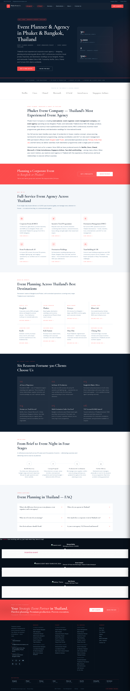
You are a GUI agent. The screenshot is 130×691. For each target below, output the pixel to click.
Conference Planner (38, 633)
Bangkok (53, 140)
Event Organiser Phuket (45, 45)
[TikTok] (19, 660)
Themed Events (81, 655)
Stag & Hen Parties (60, 642)
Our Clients (102, 632)
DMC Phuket (58, 631)
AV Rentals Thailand (82, 649)
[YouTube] (23, 660)
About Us (101, 628)
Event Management (82, 629)
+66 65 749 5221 (7, 1)
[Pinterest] (12, 663)
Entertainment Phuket (61, 646)
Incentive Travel (37, 638)
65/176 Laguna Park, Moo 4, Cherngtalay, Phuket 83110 (18, 649)
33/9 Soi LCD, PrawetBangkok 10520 (17, 655)
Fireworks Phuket (59, 640)
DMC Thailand (103, 640)
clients (5, 539)
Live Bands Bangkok (38, 649)
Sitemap (76, 688)
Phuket (61, 140)
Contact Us (78, 6)
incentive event (31, 552)
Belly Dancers (80, 664)
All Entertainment (81, 659)
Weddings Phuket (59, 636)
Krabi (96, 140)
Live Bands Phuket (60, 649)
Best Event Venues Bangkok (38, 653)
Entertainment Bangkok (39, 646)
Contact (82, 688)
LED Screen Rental (82, 651)
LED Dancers (80, 668)
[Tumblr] (19, 663)
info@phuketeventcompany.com (20, 1)
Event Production (37, 640)
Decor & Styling (81, 653)
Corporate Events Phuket (61, 633)
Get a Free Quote (26, 68)
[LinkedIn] (16, 663)
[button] (2, 571)
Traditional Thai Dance (83, 661)
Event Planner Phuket (60, 629)
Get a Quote (117, 6)
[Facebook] (12, 660)
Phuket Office (123, 1)
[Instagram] (16, 660)
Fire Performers (81, 666)
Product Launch (81, 640)
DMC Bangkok (37, 631)
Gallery (101, 634)
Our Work (101, 630)
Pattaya (90, 140)
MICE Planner (80, 631)
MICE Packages (103, 638)
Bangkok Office (114, 1)
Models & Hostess (60, 653)
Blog (100, 636)
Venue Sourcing (81, 642)
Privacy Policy (30, 688)
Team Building (37, 642)
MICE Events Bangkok (39, 636)
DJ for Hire (80, 670)
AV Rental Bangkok (38, 651)
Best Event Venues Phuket (62, 651)
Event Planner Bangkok (25, 45)
